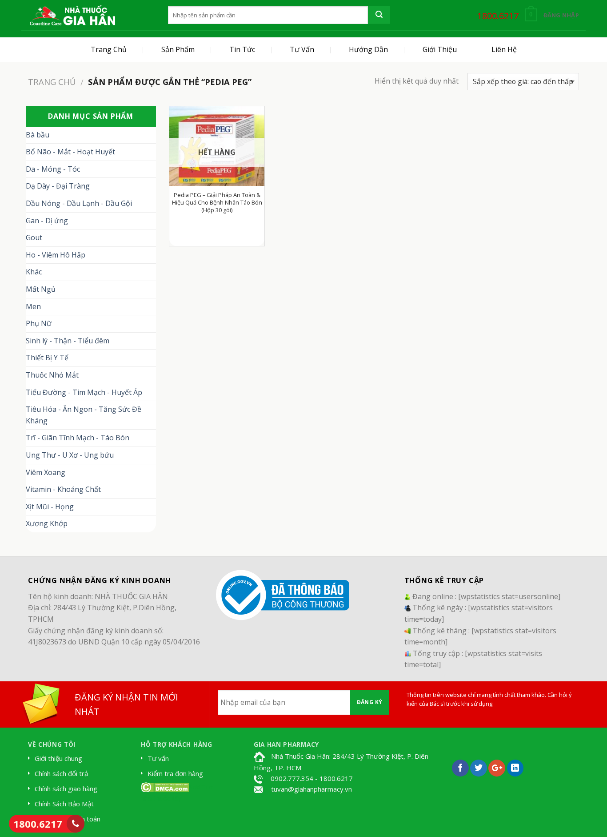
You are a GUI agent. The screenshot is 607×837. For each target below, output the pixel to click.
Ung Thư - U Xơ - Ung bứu (70, 455)
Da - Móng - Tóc (53, 169)
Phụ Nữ (39, 323)
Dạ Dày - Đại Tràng (58, 186)
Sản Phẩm (178, 49)
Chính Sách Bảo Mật (64, 803)
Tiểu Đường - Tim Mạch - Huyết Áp (84, 392)
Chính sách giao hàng (66, 788)
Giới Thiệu (440, 49)
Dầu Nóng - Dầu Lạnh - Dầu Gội (79, 203)
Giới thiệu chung (58, 758)
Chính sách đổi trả (61, 773)
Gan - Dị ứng (47, 220)
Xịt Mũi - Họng (50, 506)
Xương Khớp (47, 523)
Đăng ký (370, 702)
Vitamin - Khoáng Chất (63, 489)
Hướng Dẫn (368, 49)
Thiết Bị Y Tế (47, 357)
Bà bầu (37, 135)
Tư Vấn (302, 49)
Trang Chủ (109, 49)
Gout (34, 237)
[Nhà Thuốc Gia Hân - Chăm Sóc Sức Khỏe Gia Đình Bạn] (72, 15)
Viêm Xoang (45, 472)
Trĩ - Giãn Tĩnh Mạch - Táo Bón (77, 438)
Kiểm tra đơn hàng (175, 773)
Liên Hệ (504, 49)
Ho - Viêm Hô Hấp (55, 255)
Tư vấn (158, 758)
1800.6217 (37, 823)
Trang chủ (52, 81)
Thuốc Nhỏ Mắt (52, 375)
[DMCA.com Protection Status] (165, 786)
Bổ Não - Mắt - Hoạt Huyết (70, 152)
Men (33, 306)
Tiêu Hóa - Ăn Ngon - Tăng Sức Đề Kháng (83, 415)
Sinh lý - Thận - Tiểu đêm (67, 341)
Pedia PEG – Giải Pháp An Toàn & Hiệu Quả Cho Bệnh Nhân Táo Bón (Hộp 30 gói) (217, 202)
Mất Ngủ (41, 289)
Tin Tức (242, 49)
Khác (34, 272)
